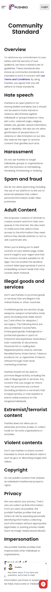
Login (44, 7)
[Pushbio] (18, 7)
